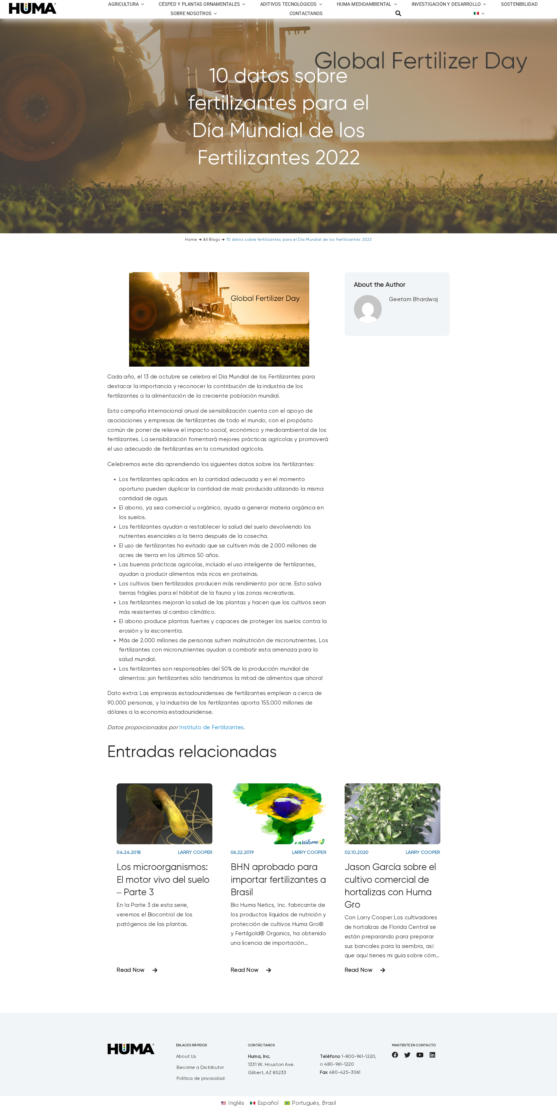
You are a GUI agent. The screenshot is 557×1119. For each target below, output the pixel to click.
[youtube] (420, 1055)
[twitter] (407, 1055)
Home (191, 240)
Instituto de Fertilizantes (211, 727)
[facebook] (395, 1055)
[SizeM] (33, 5)
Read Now (130, 970)
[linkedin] (432, 1055)
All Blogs (211, 240)
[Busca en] (398, 13)
